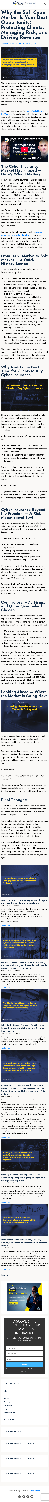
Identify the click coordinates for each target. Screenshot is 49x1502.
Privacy (37, 1491)
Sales (5, 1416)
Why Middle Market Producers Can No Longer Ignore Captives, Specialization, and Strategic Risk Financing (23, 1028)
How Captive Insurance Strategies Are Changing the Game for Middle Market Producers (24, 902)
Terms (32, 1491)
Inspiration (7, 1395)
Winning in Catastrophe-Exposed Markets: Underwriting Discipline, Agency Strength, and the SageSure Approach (23, 1177)
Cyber (5, 1391)
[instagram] (23, 1496)
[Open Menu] (3, 4)
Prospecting (7, 1409)
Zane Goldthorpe (35, 110)
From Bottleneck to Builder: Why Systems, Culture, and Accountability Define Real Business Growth (24, 1242)
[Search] (44, 4)
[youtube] (31, 1496)
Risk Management (9, 1412)
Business (6, 1388)
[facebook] (19, 1496)
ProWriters (6, 113)
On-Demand (8, 1405)
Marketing (7, 1402)
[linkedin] (27, 1496)
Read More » (5, 925)
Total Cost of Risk (9, 1419)
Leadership (7, 1398)
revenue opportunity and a (21, 233)
